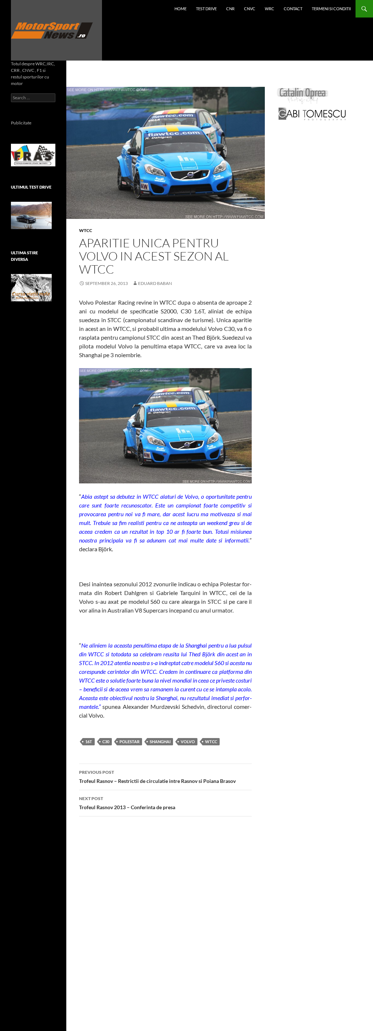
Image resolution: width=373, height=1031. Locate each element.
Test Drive (206, 8)
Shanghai (160, 741)
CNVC (249, 8)
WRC (269, 8)
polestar (129, 741)
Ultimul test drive (31, 187)
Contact (293, 8)
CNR (230, 8)
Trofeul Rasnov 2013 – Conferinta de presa (127, 803)
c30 (105, 741)
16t (88, 741)
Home (180, 8)
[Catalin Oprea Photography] (303, 95)
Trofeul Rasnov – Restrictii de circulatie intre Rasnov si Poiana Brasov (157, 776)
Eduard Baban (155, 283)
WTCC (85, 230)
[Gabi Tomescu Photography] (312, 114)
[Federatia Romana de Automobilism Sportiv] (33, 154)
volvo (188, 741)
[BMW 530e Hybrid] (31, 215)
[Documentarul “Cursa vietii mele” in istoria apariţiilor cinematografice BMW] (31, 287)
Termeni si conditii (331, 8)
